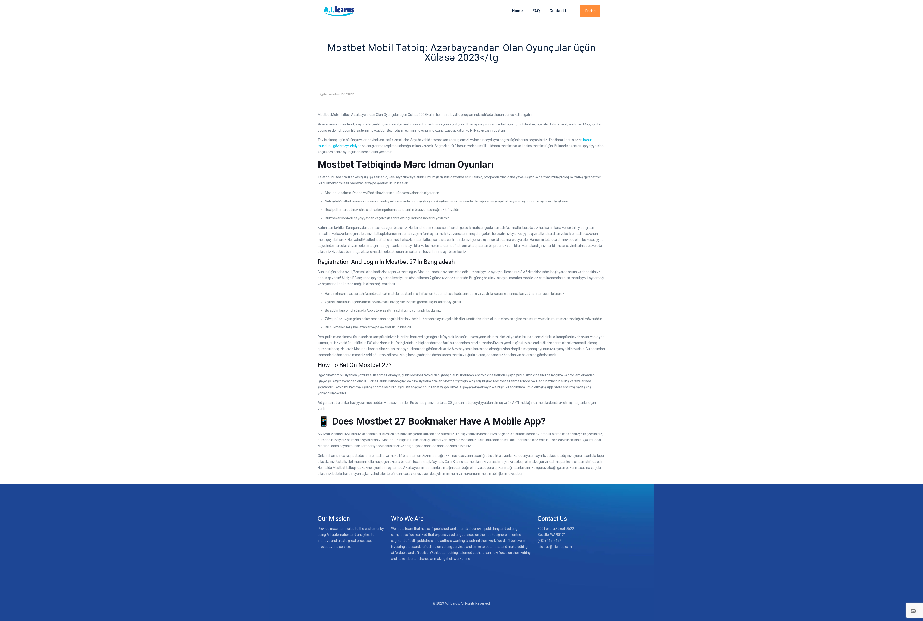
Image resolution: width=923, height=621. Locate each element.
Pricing (590, 11)
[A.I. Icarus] (339, 11)
